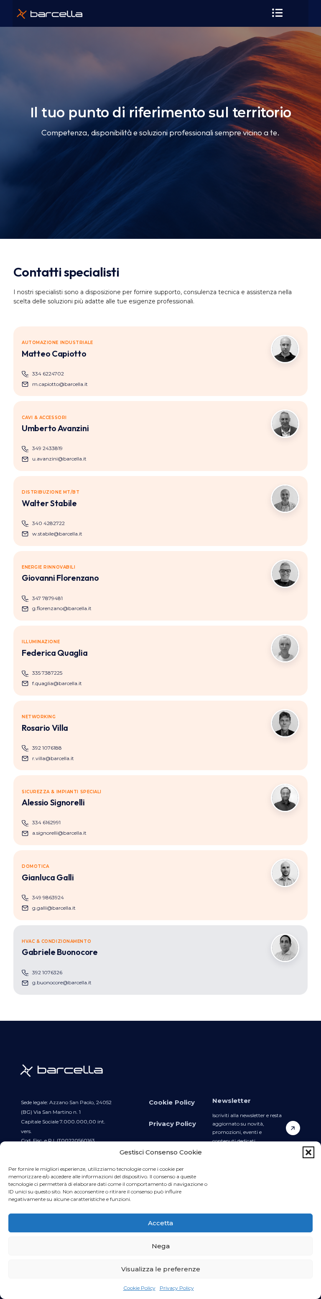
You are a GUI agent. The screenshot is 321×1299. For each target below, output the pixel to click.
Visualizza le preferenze (160, 1269)
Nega (161, 1246)
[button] (308, 1152)
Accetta (160, 1223)
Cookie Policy (139, 1288)
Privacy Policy (177, 1288)
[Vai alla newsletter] (293, 1128)
